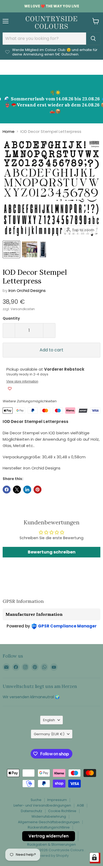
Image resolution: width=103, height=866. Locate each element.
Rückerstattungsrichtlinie (49, 827)
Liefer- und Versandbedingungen (42, 805)
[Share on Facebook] (7, 489)
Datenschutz (31, 810)
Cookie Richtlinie (62, 810)
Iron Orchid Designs (27, 290)
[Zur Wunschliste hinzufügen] (10, 388)
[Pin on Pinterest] (37, 489)
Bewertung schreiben (52, 552)
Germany (49, 734)
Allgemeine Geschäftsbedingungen (48, 822)
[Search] (93, 38)
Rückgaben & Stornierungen (51, 844)
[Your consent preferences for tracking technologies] (94, 857)
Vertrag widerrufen (49, 836)
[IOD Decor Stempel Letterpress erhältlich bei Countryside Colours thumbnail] (11, 249)
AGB (80, 805)
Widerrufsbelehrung (48, 816)
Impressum (57, 799)
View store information (22, 381)
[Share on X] (17, 489)
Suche (36, 799)
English (49, 720)
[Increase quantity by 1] (49, 330)
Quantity (11, 318)
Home (9, 131)
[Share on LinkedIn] (27, 489)
